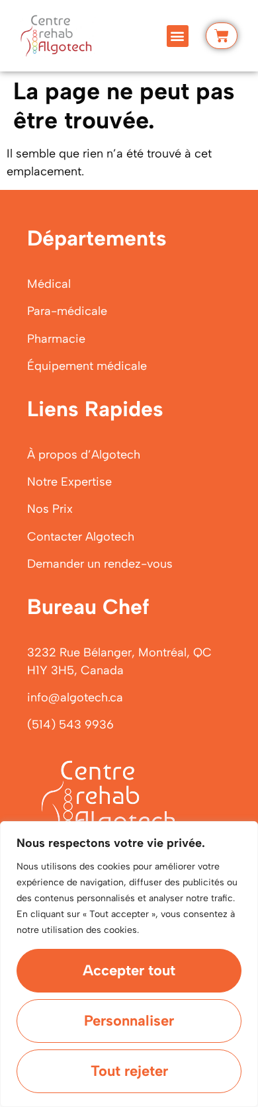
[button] (178, 36)
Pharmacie (56, 339)
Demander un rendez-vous (100, 563)
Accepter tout (129, 970)
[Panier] (221, 35)
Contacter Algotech (80, 536)
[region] (129, 964)
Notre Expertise (69, 481)
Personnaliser (129, 1021)
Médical (49, 284)
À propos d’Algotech (83, 454)
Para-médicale (67, 311)
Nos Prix (50, 509)
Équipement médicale (87, 366)
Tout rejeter (129, 1071)
